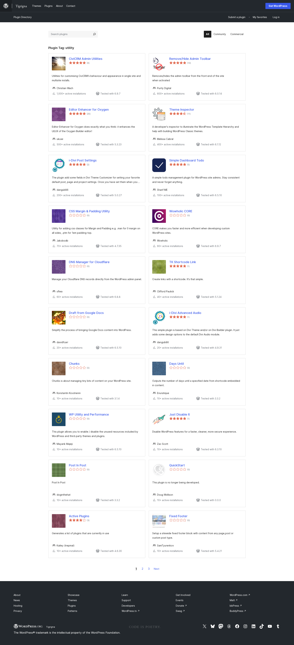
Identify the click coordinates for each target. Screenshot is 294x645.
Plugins (72, 605)
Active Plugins (79, 516)
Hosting (18, 605)
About (17, 595)
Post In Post (77, 465)
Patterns (72, 610)
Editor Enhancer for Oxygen (89, 109)
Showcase (73, 595)
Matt (234, 600)
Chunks (74, 363)
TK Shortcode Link (182, 262)
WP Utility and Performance (89, 414)
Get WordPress (278, 5)
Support (126, 600)
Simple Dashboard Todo (186, 160)
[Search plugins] (94, 34)
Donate (181, 605)
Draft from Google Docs (86, 313)
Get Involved (183, 595)
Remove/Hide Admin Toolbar (190, 59)
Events (179, 600)
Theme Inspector (181, 109)
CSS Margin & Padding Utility (89, 211)
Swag (180, 610)
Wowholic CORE (180, 211)
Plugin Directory (23, 17)
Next (156, 568)
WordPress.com (240, 595)
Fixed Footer (178, 516)
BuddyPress (238, 610)
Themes (72, 600)
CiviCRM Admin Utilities (85, 59)
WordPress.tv (131, 610)
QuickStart (177, 465)
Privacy (18, 610)
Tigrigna (50, 626)
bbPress (236, 605)
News (17, 600)
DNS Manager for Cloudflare (89, 262)
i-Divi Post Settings (83, 160)
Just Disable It (179, 414)
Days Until (176, 363)
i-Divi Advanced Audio (185, 313)
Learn (125, 595)
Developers (128, 605)
